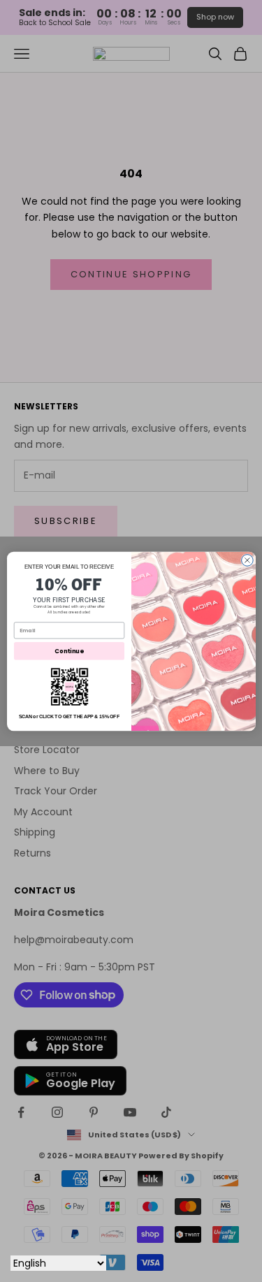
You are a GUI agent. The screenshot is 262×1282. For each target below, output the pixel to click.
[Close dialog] (247, 560)
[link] (69, 687)
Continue (68, 650)
